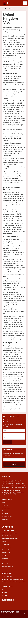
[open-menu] (25, 3)
